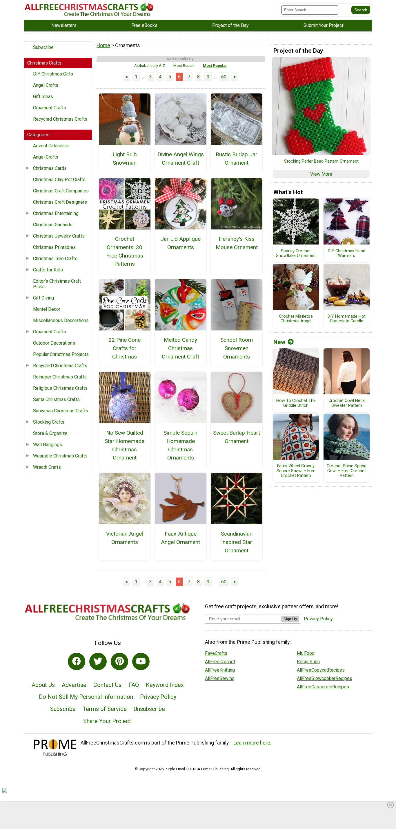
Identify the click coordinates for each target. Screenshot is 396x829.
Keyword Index (165, 684)
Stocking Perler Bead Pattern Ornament (321, 161)
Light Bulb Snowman (124, 158)
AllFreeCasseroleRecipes (323, 687)
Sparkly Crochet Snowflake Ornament (296, 253)
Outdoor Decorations (54, 343)
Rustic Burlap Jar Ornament (236, 158)
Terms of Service (105, 708)
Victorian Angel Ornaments (124, 537)
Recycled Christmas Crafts (60, 119)
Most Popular (215, 65)
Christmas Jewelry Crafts (59, 236)
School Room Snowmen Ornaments (236, 348)
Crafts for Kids (48, 270)
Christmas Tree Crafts (55, 258)
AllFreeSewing (220, 678)
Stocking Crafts (48, 422)
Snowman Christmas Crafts (60, 410)
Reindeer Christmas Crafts (60, 377)
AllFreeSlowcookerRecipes (324, 678)
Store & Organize (50, 433)
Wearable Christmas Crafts (60, 456)
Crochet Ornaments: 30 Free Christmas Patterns (124, 251)
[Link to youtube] (141, 661)
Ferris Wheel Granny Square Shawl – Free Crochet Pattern (296, 471)
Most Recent (184, 65)
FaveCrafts (216, 653)
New (279, 342)
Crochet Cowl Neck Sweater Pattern (346, 403)
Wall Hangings (47, 444)
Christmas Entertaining (56, 213)
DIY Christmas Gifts (53, 74)
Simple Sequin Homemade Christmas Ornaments (180, 445)
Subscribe (43, 47)
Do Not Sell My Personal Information (86, 696)
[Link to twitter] (98, 661)
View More (321, 174)
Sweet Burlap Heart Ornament (236, 436)
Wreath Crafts (47, 467)
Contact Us (107, 684)
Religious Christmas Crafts (60, 388)
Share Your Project (107, 721)
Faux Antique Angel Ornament (180, 537)
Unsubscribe (149, 708)
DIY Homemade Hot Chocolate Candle (347, 319)
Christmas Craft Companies (61, 191)
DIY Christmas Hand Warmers (346, 253)
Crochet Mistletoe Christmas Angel (296, 319)
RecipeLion (308, 661)
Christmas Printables (54, 247)
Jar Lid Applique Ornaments (181, 243)
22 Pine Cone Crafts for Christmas (124, 348)
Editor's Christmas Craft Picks (57, 283)
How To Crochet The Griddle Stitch (296, 403)
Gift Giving (43, 298)
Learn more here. (252, 743)
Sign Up (290, 619)
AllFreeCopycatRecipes (321, 670)
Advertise (74, 684)
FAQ (133, 684)
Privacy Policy (158, 696)
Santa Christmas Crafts (56, 399)
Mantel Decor (46, 309)
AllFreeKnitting (220, 670)
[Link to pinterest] (119, 661)
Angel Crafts (45, 85)
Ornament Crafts (49, 108)
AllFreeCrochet (220, 661)
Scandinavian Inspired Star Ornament (237, 542)
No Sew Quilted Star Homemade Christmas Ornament (124, 445)
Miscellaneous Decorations (61, 320)
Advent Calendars (51, 145)
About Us (43, 684)
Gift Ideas (43, 96)
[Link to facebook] (76, 661)
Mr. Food (306, 653)
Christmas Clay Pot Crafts (59, 179)
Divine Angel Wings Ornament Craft (180, 158)
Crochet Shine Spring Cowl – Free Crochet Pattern (346, 471)
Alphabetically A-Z (149, 65)
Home (103, 45)
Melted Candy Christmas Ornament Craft (180, 348)
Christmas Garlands (52, 224)
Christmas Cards (50, 168)
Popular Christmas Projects (61, 354)
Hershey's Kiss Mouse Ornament (237, 243)
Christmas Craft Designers (60, 202)
